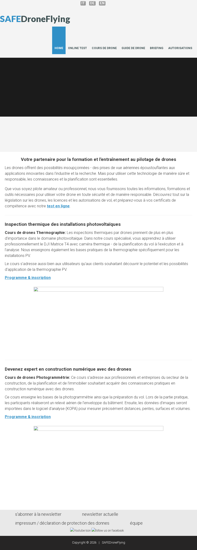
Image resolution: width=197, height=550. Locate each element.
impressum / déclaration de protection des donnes (62, 523)
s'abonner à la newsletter (38, 514)
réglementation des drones (146, 106)
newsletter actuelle (100, 514)
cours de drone (104, 48)
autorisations (180, 48)
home (59, 48)
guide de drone (133, 48)
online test (77, 48)
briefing (156, 48)
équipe (136, 523)
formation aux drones (51, 106)
